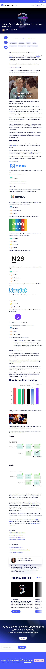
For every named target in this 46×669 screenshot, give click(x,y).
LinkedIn (38, 55)
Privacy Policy (28, 662)
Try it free (23, 638)
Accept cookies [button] (39, 660)
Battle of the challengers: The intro (17, 532)
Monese (21, 340)
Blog (39, 1)
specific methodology (16, 361)
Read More (15, 611)
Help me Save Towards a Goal (16, 552)
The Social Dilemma (33, 503)
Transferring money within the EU (17, 537)
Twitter (10, 57)
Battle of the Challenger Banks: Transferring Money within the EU (22, 601)
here (37, 153)
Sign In (32, 5)
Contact (43, 1)
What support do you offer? (16, 535)
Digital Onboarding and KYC (16, 547)
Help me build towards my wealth (17, 539)
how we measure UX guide (28, 152)
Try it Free (38, 5)
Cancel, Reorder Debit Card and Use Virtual (19, 550)
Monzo (17, 340)
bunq (27, 340)
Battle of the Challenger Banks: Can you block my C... (25, 38)
